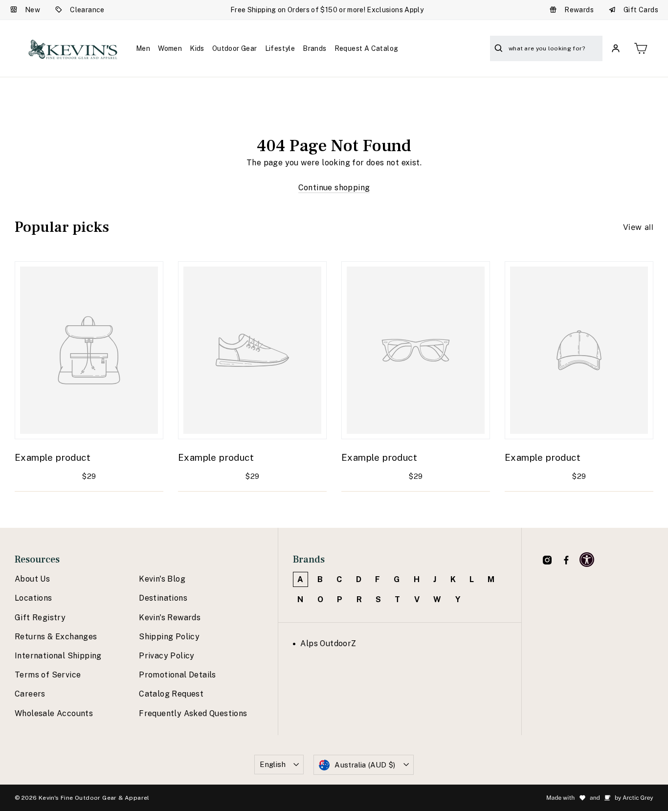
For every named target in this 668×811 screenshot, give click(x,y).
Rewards (579, 10)
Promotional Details (177, 674)
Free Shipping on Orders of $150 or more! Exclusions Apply (326, 10)
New (32, 10)
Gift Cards (640, 10)
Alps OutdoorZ (328, 643)
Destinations (163, 598)
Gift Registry (40, 617)
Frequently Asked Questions (193, 713)
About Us (32, 579)
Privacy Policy (167, 655)
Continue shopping (334, 187)
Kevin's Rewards (169, 617)
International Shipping (58, 655)
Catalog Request (171, 693)
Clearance (87, 10)
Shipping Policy (169, 636)
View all (638, 227)
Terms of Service (48, 674)
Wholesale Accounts (54, 713)
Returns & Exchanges (56, 636)
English (273, 764)
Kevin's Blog (162, 579)
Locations (33, 598)
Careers (30, 693)
